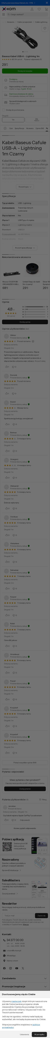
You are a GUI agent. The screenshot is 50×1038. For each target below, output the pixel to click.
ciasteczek (16, 1001)
